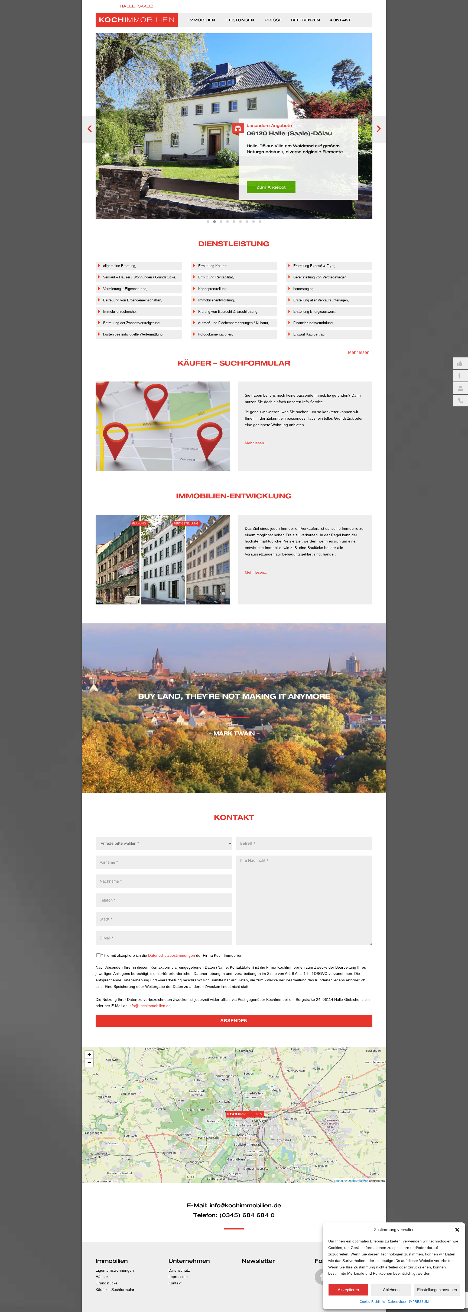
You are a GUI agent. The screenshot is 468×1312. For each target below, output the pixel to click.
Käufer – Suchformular (115, 1289)
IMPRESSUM (419, 1302)
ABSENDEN (234, 1020)
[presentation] (89, 129)
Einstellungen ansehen (437, 1289)
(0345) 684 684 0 (247, 1215)
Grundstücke (107, 1283)
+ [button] (89, 1054)
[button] (457, 1229)
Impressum (178, 1276)
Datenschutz (397, 1302)
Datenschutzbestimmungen (171, 955)
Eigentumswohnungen (115, 1270)
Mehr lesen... (360, 352)
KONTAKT (340, 20)
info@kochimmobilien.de (150, 1006)
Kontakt (174, 1283)
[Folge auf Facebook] (322, 1277)
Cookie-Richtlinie (372, 1302)
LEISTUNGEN (240, 20)
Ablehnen (391, 1289)
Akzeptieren (348, 1289)
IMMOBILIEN (201, 20)
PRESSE (273, 20)
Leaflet (338, 1180)
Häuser (102, 1276)
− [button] (89, 1062)
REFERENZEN (305, 20)
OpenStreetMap (357, 1180)
